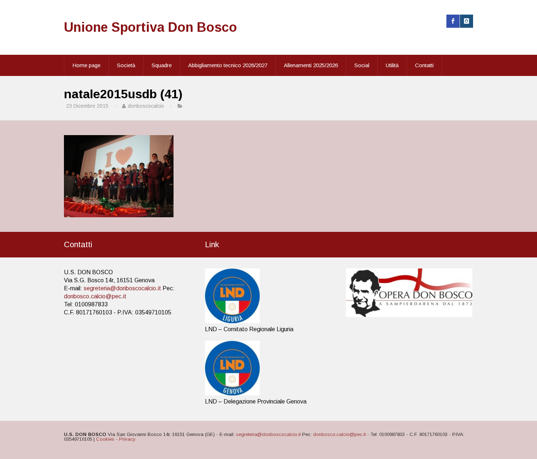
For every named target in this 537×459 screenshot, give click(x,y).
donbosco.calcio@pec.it (95, 296)
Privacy (127, 439)
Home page (86, 65)
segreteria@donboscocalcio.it (122, 288)
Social (361, 65)
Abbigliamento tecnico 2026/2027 (227, 65)
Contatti (424, 65)
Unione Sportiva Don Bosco (150, 27)
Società (126, 65)
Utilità (392, 65)
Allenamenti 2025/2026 (311, 65)
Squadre (162, 65)
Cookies (105, 439)
